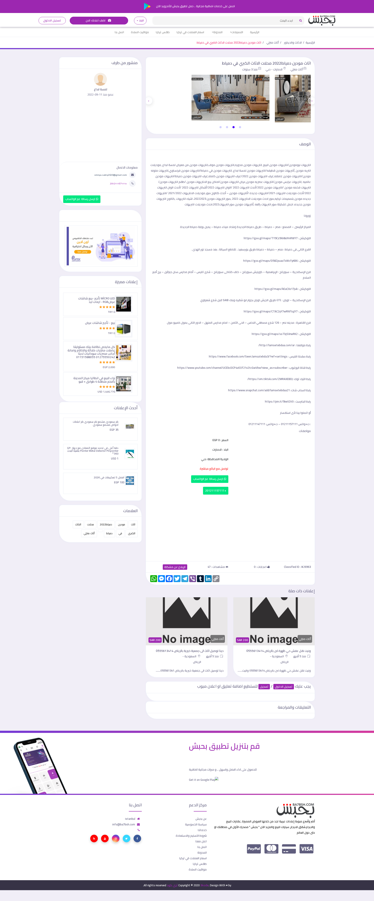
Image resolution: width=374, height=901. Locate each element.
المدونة (217, 32)
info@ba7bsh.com (123, 824)
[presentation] (312, 101)
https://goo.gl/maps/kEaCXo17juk (276, 288)
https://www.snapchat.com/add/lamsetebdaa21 (259, 390)
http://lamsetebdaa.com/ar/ (276, 345)
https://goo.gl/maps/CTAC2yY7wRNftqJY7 (271, 311)
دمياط (109, 533)
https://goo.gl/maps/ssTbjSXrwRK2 (275, 333)
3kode (204, 885)
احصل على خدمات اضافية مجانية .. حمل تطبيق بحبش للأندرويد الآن (195, 6)
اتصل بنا (119, 32)
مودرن (121, 524)
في (120, 533)
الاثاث (78, 524)
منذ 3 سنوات (250, 69)
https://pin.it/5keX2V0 (279, 401)
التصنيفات (237, 32)
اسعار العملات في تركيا (190, 32)
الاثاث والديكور (293, 42)
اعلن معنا (201, 841)
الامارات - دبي (274, 69)
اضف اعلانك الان (96, 20)
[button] (240, 127)
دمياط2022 (106, 524)
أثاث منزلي (272, 42)
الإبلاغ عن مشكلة (175, 567)
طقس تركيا (163, 32)
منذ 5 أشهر (300, 656)
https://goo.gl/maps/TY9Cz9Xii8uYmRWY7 (271, 238)
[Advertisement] (230, 527)
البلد (141, 20)
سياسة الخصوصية (196, 824)
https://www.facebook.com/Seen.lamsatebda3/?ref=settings (248, 356)
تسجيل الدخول (52, 20)
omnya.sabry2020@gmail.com (110, 175)
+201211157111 (215, 490)
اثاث (133, 524)
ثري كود (172, 885)
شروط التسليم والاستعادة (191, 835)
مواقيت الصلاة (140, 32)
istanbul (130, 818)
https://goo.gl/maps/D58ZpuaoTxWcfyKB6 (270, 260)
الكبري (131, 533)
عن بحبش (201, 818)
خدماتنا (202, 830)
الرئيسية (254, 32)
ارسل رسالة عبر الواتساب (208, 479)
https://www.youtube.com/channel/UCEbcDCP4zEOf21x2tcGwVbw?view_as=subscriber (232, 367)
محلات (90, 524)
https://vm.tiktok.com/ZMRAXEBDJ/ (270, 379)
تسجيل (264, 686)
